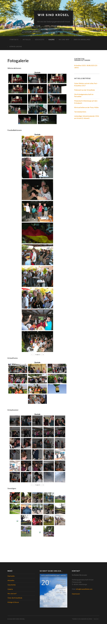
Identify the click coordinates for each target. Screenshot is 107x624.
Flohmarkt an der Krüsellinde (84, 90)
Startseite (14, 39)
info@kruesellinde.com (84, 589)
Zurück (37, 72)
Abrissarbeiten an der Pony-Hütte (86, 107)
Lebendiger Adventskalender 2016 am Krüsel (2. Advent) (86, 117)
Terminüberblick (80, 112)
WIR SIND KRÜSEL (53, 15)
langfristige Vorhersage (53, 605)
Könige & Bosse (16, 46)
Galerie (51, 39)
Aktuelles (27, 39)
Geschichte (39, 39)
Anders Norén (86, 619)
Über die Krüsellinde (82, 39)
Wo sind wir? (64, 39)
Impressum (76, 594)
